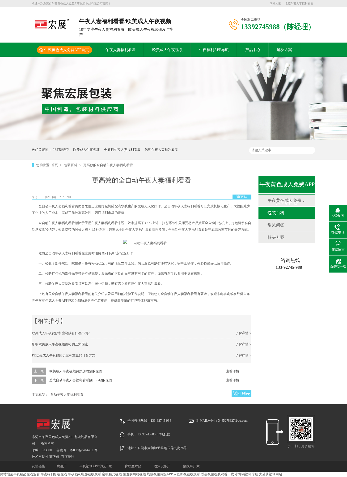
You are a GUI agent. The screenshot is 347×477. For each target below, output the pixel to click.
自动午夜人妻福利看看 (66, 394)
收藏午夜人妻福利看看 (299, 3)
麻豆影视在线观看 (187, 474)
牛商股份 (52, 457)
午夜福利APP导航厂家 (96, 466)
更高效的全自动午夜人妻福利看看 (108, 165)
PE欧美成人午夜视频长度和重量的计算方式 (63, 355)
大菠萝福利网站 (270, 474)
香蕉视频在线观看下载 (217, 474)
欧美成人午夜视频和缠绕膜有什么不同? (60, 333)
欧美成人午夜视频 (167, 50)
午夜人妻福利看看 (121, 50)
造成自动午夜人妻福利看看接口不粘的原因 (80, 380)
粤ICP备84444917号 (84, 450)
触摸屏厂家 (191, 466)
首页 (55, 165)
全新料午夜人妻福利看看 (122, 150)
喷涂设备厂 (162, 466)
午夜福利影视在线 (54, 474)
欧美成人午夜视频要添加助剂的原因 (75, 371)
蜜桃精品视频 (112, 474)
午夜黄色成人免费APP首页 (66, 50)
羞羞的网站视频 (134, 474)
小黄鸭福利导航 (246, 474)
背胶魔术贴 (133, 466)
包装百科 (71, 165)
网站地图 (275, 3)
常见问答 (275, 225)
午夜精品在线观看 (26, 474)
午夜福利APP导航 (214, 50)
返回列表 (242, 197)
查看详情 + (234, 371)
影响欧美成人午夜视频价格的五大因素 (60, 344)
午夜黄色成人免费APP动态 (286, 200)
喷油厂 (62, 466)
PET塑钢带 (61, 150)
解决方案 (284, 50)
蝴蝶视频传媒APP (160, 474)
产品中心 (252, 50)
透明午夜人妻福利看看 (161, 150)
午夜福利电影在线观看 (84, 474)
